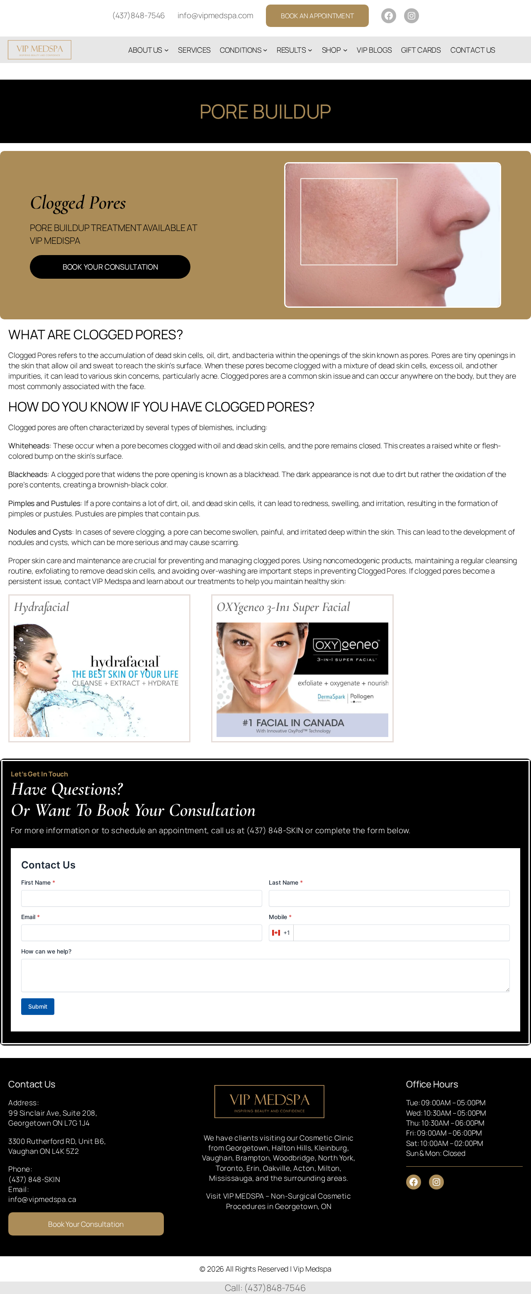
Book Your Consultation (86, 1224)
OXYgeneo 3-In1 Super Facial (283, 607)
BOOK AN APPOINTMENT (317, 15)
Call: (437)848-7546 (265, 1288)
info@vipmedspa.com (215, 15)
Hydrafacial (41, 607)
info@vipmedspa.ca (42, 1199)
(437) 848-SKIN (34, 1179)
